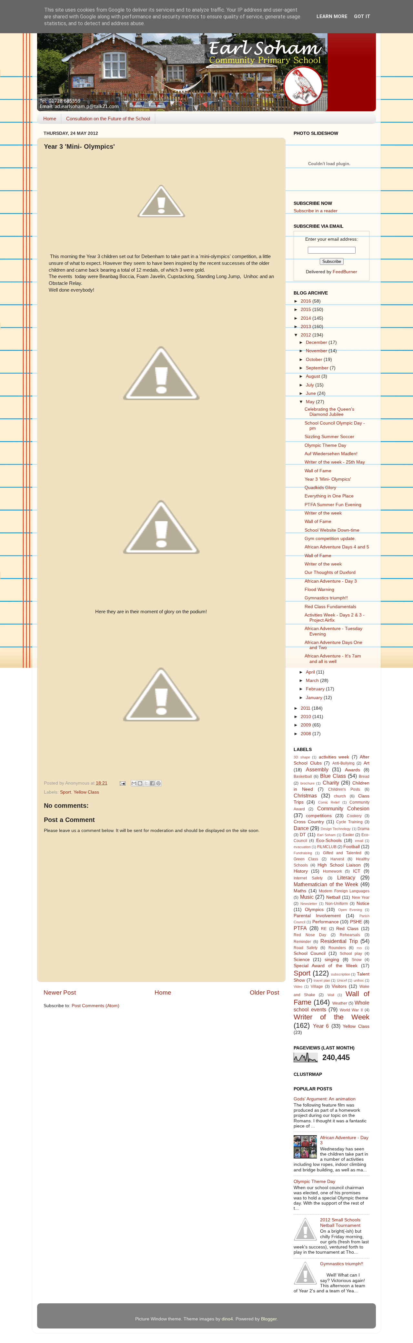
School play (351, 953)
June (311, 393)
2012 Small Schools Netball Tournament (340, 1223)
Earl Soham (326, 835)
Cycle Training (349, 822)
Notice (363, 903)
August (313, 376)
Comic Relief (328, 802)
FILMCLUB (327, 847)
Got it (362, 16)
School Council (310, 953)
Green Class (306, 859)
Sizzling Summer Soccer (329, 436)
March (313, 680)
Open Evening (350, 910)
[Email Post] (122, 783)
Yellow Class (86, 792)
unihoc (359, 980)
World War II (351, 1010)
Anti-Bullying (343, 763)
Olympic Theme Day (325, 445)
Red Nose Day (310, 935)
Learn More (332, 16)
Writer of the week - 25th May (335, 462)
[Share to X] (146, 783)
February (316, 689)
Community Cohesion (343, 808)
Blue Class (333, 776)
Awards (352, 769)
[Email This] (134, 783)
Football (351, 846)
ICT (356, 871)
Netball (333, 897)
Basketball (303, 776)
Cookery (354, 816)
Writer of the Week (331, 1017)
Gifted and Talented (342, 853)
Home (49, 118)
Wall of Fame (318, 470)
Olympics (314, 909)
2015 (306, 309)
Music (307, 897)
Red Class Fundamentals (330, 606)
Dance (301, 828)
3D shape (302, 757)
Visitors (339, 986)
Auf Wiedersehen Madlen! (331, 453)
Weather (339, 1003)
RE (324, 929)
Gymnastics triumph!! (326, 598)
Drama (363, 829)
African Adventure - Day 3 (331, 581)
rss (359, 948)
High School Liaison (339, 865)
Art (366, 763)
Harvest (337, 859)
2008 (306, 733)
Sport (65, 792)
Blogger (269, 1319)
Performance (325, 921)
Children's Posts (344, 789)
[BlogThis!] (140, 783)
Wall (330, 995)
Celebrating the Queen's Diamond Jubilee (329, 412)
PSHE (356, 921)
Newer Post (60, 992)
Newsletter (308, 904)
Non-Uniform (336, 903)
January (315, 697)
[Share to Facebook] (152, 783)
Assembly (317, 769)
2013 (306, 326)
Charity (331, 783)
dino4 (227, 1319)
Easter (348, 835)
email (359, 841)
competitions (319, 815)
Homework (332, 871)
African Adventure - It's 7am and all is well (333, 659)
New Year (361, 897)
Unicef (342, 980)
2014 (306, 318)
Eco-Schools (329, 840)
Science (302, 959)
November (317, 350)
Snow (357, 959)
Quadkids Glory (320, 487)
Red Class (347, 928)
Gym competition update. (330, 538)
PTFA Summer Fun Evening (333, 504)
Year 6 (321, 1026)
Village (317, 986)
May (311, 401)
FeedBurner (345, 271)
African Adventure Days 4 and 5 (337, 547)
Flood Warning (319, 589)
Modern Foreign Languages (344, 891)
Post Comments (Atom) (95, 1005)
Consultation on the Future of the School (108, 118)
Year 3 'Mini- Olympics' (328, 479)
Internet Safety (308, 878)
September (318, 368)
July (310, 385)
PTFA (300, 928)
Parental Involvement (317, 915)
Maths (300, 890)
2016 (306, 301)
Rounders (337, 948)
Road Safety (305, 948)
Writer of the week (323, 513)
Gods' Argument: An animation (325, 1099)
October (315, 359)
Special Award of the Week (326, 965)
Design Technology (336, 829)
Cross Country (309, 821)
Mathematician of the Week (326, 884)
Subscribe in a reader (315, 210)
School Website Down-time (332, 530)
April (311, 672)
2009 (306, 725)
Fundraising (303, 853)
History (301, 871)
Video (298, 986)
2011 (306, 708)
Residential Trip (339, 941)
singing (332, 959)
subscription (340, 974)
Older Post (264, 992)
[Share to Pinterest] (158, 783)
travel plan (322, 980)
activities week (334, 757)
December (317, 342)
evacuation (302, 847)
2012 (306, 335)
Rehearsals (350, 935)
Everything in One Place (329, 496)
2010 (306, 716)
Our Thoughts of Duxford (330, 572)
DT (303, 834)
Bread (364, 776)
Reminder (302, 941)
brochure (307, 783)
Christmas (305, 795)
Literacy (346, 877)
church (340, 796)
